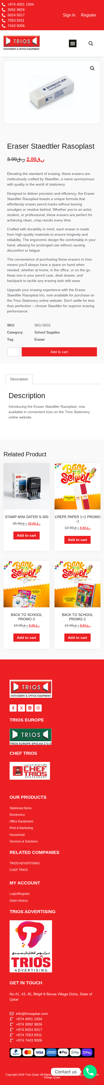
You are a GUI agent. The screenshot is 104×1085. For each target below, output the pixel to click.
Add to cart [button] (26, 535)
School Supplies (47, 332)
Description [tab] (19, 379)
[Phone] (90, 1072)
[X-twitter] (21, 708)
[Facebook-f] (13, 708)
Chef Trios (23, 753)
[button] (72, 43)
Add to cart (59, 352)
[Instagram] (38, 708)
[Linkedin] (29, 708)
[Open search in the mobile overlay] (90, 43)
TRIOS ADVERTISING (33, 911)
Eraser (39, 339)
